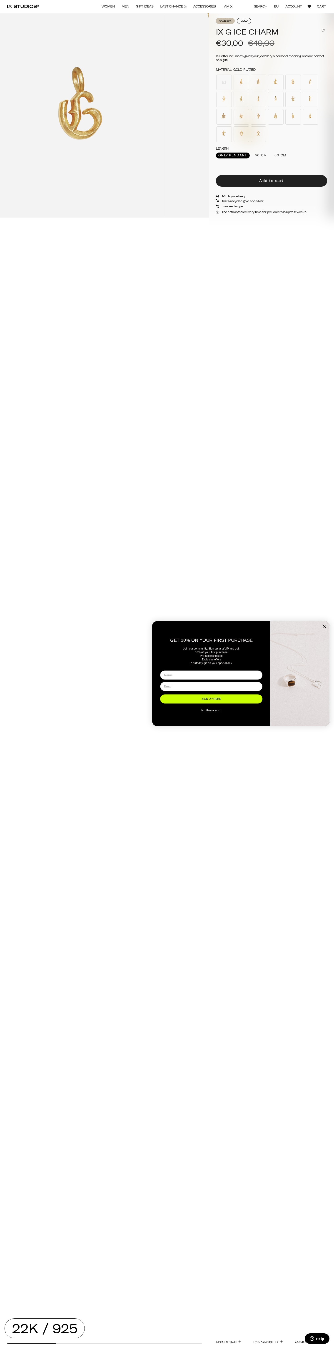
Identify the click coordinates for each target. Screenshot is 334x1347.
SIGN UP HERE (211, 699)
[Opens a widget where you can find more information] (316, 1339)
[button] (108, 6)
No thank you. (211, 710)
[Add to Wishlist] (323, 30)
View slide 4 (177, 1343)
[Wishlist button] (309, 6)
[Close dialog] (324, 626)
